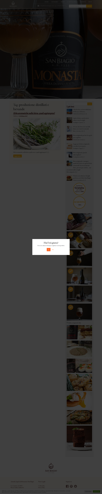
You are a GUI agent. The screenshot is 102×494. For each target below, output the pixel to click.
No (53, 249)
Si (48, 249)
